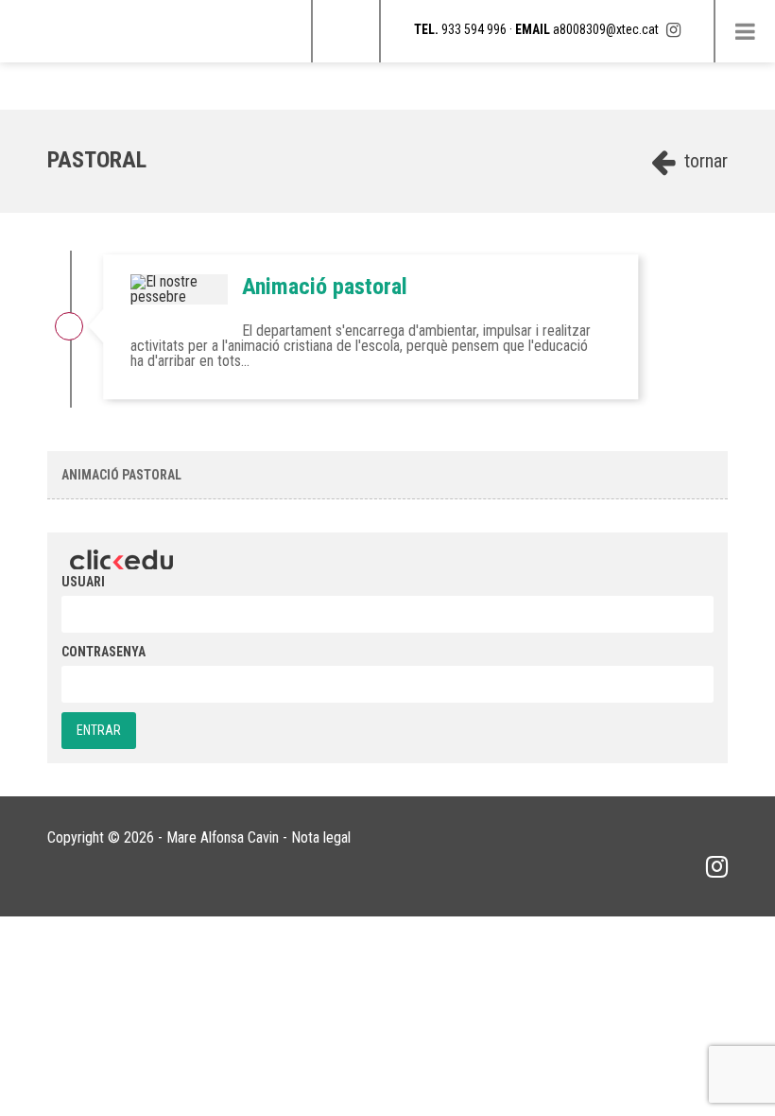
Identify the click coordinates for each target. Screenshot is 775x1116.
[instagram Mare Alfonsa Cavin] (673, 30)
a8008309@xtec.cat (606, 29)
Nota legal (321, 837)
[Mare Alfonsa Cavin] (4, 9)
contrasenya (103, 651)
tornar (704, 160)
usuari (83, 581)
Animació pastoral (324, 286)
